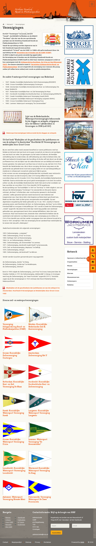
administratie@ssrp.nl (40, 534)
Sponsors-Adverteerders (77, 258)
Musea (69, 266)
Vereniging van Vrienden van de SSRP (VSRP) (34, 53)
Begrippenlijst (17, 542)
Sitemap (28, 542)
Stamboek (21, 517)
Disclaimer (47, 542)
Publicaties (21, 520)
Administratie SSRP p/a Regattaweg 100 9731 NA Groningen (38, 523)
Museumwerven (73, 277)
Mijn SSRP (8, 527)
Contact (5, 542)
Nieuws (8, 517)
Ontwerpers (72, 281)
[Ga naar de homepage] (22, 9)
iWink (82, 542)
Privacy (37, 542)
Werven (70, 273)
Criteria (8, 520)
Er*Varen (21, 522)
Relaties (70, 285)
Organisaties (72, 262)
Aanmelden (56, 533)
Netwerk (8, 524)
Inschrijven (21, 524)
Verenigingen (72, 269)
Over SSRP (9, 522)
